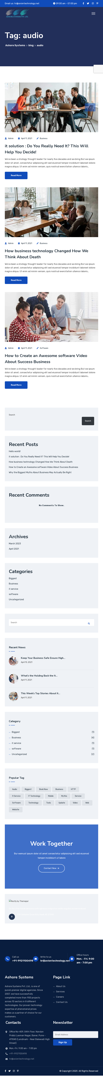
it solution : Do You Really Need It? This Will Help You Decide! (39, 456)
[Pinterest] (18, 1071)
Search (12, 415)
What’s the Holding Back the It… (39, 675)
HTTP (73, 789)
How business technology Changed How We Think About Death (41, 462)
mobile (51, 796)
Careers (60, 997)
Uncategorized (16, 599)
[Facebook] (5, 1071)
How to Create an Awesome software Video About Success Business (43, 467)
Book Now (43, 789)
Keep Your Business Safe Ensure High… (43, 658)
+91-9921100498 (22, 960)
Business (43, 138)
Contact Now (50, 868)
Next (90, 107)
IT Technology (34, 796)
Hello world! (15, 451)
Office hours (83, 955)
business (59, 789)
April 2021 (14, 549)
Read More (16, 175)
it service (13, 589)
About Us (60, 986)
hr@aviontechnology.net (26, 3)
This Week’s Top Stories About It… (40, 693)
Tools (48, 803)
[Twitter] (9, 1071)
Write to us (45, 957)
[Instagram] (14, 1071)
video (75, 803)
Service (78, 796)
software (44, 348)
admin (11, 138)
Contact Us (61, 1002)
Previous (13, 107)
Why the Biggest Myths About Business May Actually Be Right (40, 472)
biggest (28, 789)
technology (33, 803)
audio (14, 789)
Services (60, 991)
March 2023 (15, 543)
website (15, 809)
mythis (64, 796)
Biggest (13, 578)
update (62, 803)
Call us (15, 957)
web (87, 803)
